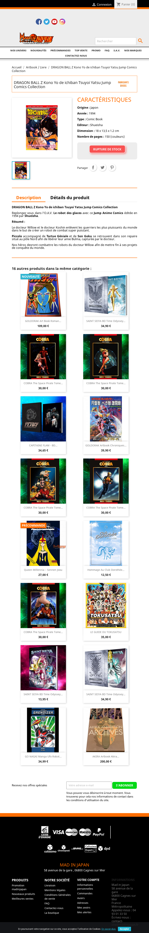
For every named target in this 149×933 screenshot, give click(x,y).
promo (96, 50)
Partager (93, 167)
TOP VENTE (81, 50)
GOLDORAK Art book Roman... (43, 321)
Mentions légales (55, 890)
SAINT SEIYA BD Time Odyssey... (105, 321)
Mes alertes (84, 912)
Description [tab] (28, 197)
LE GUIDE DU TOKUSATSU (105, 632)
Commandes (84, 893)
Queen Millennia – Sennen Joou (43, 570)
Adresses (82, 903)
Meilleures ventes (22, 898)
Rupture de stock (107, 149)
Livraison (50, 885)
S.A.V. (117, 50)
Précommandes (61, 50)
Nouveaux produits (23, 894)
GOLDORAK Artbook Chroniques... (105, 445)
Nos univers (18, 50)
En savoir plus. (109, 929)
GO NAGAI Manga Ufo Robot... (43, 756)
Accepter (124, 929)
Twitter (46, 22)
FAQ (107, 50)
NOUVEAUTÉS (38, 50)
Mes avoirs (83, 907)
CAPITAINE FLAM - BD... (43, 445)
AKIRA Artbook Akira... (105, 756)
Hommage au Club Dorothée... (105, 570)
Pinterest (112, 167)
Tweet (102, 167)
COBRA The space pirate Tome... (43, 383)
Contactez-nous (76, 55)
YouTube (54, 22)
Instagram (62, 22)
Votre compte (88, 880)
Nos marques (133, 50)
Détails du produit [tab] (69, 197)
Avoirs (81, 898)
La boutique (52, 912)
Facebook (39, 22)
